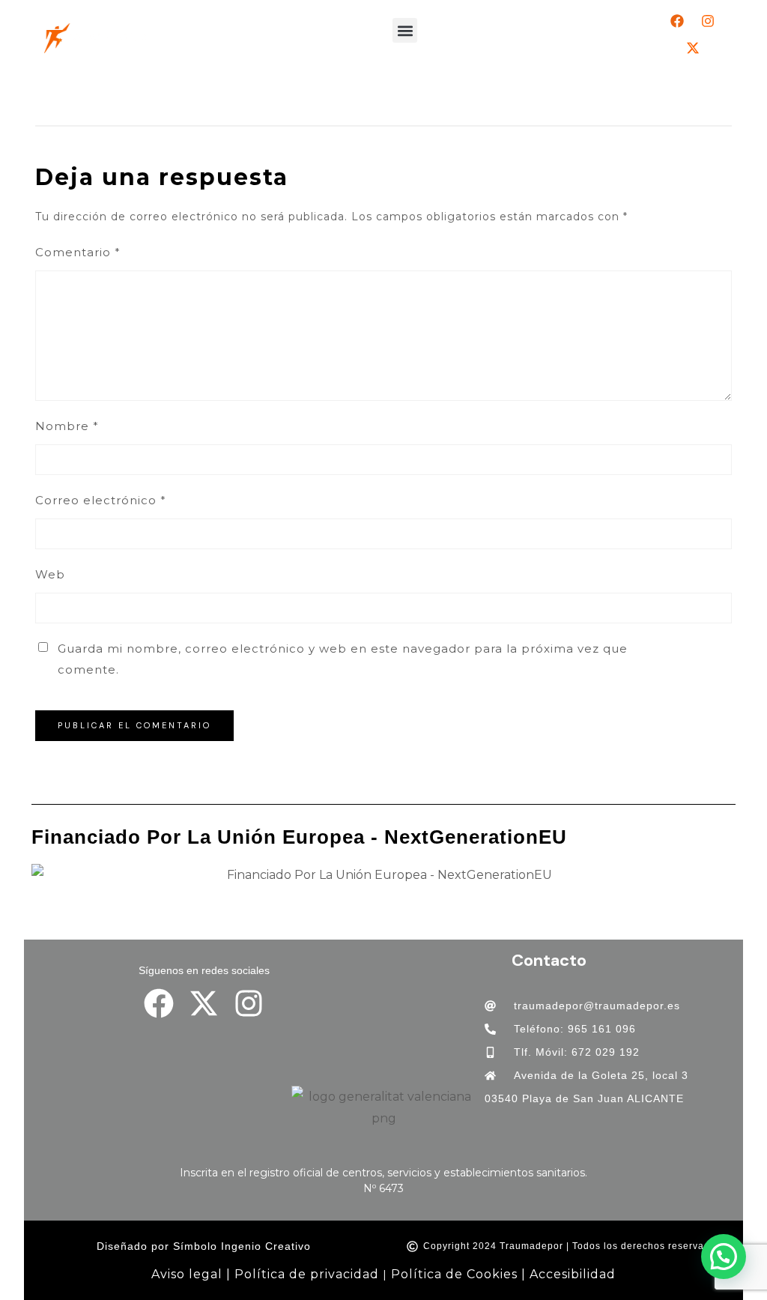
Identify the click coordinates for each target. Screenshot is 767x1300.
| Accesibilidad (568, 1274)
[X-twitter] (692, 47)
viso (172, 1274)
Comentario (78, 252)
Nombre (67, 426)
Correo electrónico (100, 500)
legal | (208, 1274)
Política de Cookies (454, 1274)
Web (50, 574)
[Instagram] (707, 20)
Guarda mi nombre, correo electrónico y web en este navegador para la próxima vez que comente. (343, 659)
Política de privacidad (307, 1274)
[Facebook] (677, 20)
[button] (404, 30)
